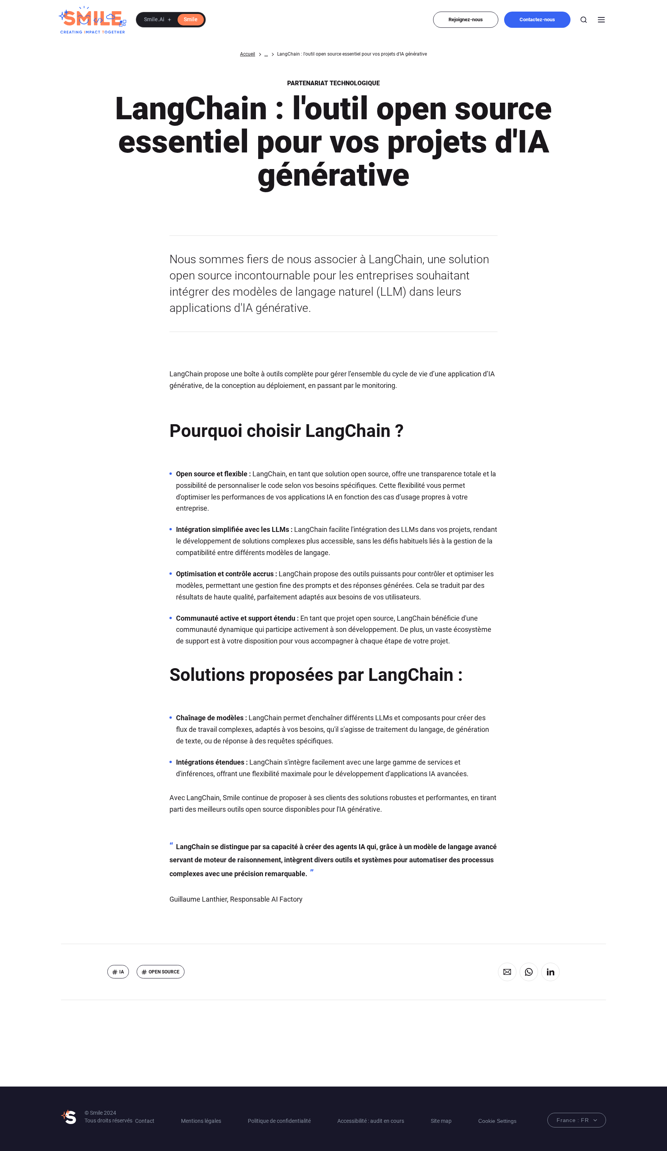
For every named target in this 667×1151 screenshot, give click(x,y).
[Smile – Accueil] (92, 20)
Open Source (164, 972)
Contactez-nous (537, 19)
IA (121, 972)
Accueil (247, 54)
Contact (144, 1121)
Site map (441, 1121)
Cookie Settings (497, 1121)
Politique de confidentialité (279, 1121)
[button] (171, 19)
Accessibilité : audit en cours (370, 1121)
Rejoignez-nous (466, 19)
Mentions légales (201, 1121)
